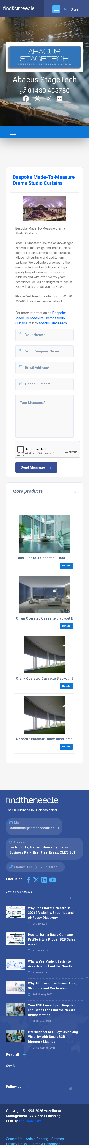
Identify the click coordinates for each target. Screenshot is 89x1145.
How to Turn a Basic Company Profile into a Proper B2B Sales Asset (51, 939)
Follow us (14, 1087)
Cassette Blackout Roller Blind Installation (49, 739)
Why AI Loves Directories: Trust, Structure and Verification (52, 985)
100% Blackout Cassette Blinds (40, 558)
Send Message (33, 467)
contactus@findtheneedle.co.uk (34, 828)
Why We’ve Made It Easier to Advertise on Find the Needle (50, 963)
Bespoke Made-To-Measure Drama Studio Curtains (40, 318)
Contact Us (14, 1139)
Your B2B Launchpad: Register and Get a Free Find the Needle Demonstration (52, 1010)
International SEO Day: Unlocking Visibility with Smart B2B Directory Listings (53, 1037)
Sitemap (57, 1139)
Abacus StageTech (45, 79)
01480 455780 (48, 90)
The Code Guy (30, 1121)
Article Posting (37, 1139)
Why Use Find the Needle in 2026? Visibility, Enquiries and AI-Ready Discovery (51, 913)
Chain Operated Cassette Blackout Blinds (48, 618)
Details (66, 565)
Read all (13, 1054)
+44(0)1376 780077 (42, 867)
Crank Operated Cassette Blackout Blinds (48, 678)
